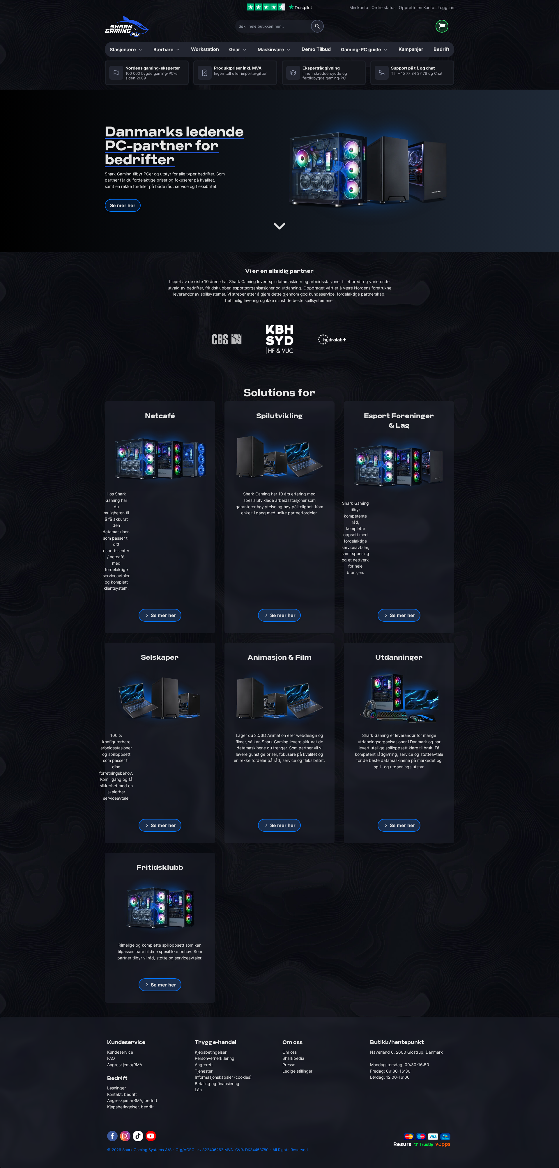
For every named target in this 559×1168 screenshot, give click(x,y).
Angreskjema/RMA (124, 1064)
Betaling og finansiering (217, 1083)
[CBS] (227, 339)
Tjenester (204, 1071)
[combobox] (279, 26)
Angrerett (204, 1064)
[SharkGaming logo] (127, 26)
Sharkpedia (293, 1058)
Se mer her (122, 205)
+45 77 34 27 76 (412, 73)
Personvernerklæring (214, 1058)
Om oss (289, 1052)
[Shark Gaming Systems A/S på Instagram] (125, 1136)
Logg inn (446, 7)
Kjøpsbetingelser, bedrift (130, 1106)
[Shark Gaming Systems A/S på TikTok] (138, 1136)
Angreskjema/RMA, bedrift (132, 1100)
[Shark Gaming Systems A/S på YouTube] (151, 1136)
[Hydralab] (332, 339)
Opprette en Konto (416, 7)
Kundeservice (120, 1052)
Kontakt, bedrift (122, 1094)
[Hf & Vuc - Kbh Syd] (279, 339)
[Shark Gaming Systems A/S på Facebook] (112, 1136)
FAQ (111, 1058)
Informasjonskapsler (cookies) (223, 1077)
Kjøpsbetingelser (211, 1052)
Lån (198, 1089)
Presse (288, 1064)
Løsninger (116, 1087)
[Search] (317, 26)
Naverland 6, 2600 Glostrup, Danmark (406, 1052)
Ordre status (383, 7)
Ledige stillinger (297, 1071)
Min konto (358, 7)
